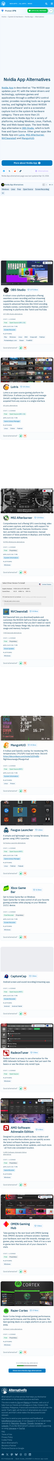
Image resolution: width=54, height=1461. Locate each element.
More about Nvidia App (25, 162)
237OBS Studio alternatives (13, 314)
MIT (20, 769)
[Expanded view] (43, 184)
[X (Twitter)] (7, 1454)
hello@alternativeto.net (11, 1421)
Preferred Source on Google (13, 1448)
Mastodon (15, 1423)
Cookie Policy (7, 1440)
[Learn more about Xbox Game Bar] (6, 888)
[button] (32, 290)
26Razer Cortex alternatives (12, 1329)
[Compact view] (46, 184)
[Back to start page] (3, 3)
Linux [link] (13, 189)
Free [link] (19, 189)
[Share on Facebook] (4, 171)
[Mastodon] (12, 1454)
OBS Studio (28, 128)
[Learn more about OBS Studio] (6, 290)
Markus (27, 1402)
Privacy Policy (7, 1437)
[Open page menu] (52, 4)
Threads (30, 1423)
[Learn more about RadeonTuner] (6, 1053)
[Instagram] (25, 1454)
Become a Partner (9, 1445)
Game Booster (9, 1170)
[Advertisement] (27, 46)
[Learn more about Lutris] (6, 387)
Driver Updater (9, 649)
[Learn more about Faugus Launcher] (6, 830)
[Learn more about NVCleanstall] (6, 612)
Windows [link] (5, 189)
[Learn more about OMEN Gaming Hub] (6, 1224)
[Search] (46, 4)
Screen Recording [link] (42, 189)
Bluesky (23, 1423)
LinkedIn (5, 1426)
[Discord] (3, 1454)
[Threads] (21, 1454)
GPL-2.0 (22, 322)
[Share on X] (9, 171)
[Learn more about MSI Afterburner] (6, 518)
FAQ (3, 1431)
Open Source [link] (28, 189)
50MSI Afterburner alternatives (14, 542)
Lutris (21, 134)
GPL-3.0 (22, 414)
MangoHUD (28, 138)
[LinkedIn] (30, 1454)
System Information (11, 558)
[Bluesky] (16, 1454)
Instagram (39, 1423)
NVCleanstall (9, 138)
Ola (18, 1402)
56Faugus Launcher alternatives (14, 843)
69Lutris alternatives (10, 405)
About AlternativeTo (10, 1443)
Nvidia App (7, 87)
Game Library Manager (12, 421)
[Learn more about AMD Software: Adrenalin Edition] (6, 1128)
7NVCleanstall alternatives (12, 633)
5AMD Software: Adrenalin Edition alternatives (15, 1153)
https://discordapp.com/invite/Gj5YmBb (21, 756)
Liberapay (12, 1428)
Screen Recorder (9, 330)
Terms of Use (7, 1434)
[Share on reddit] (15, 171)
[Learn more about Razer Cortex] (6, 1311)
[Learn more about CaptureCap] (6, 976)
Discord (30, 1421)
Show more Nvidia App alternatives (27, 1370)
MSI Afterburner (35, 134)
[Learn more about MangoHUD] (6, 745)
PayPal (22, 1428)
